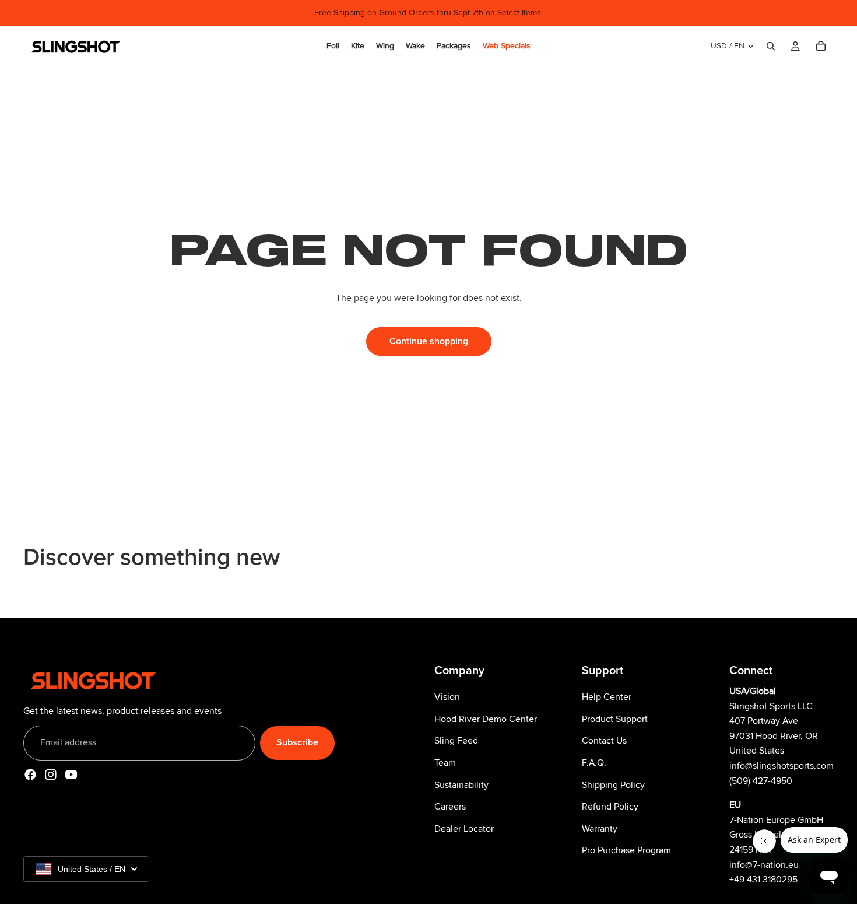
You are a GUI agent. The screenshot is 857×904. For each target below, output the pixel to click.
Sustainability (461, 785)
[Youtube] (71, 775)
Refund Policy (610, 807)
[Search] (771, 46)
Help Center (606, 697)
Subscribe (297, 743)
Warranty (599, 829)
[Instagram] (51, 775)
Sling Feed (456, 741)
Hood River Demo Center (485, 719)
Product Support (615, 719)
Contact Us (604, 741)
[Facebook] (30, 775)
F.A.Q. (594, 763)
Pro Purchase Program (626, 851)
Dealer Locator (464, 829)
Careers (450, 807)
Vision (447, 697)
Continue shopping (428, 341)
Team (445, 763)
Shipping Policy (613, 785)
